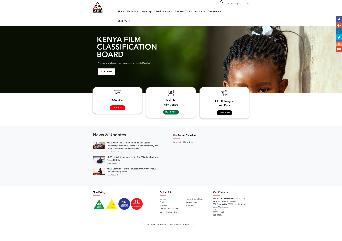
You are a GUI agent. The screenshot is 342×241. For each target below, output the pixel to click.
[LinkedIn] (339, 31)
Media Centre (163, 12)
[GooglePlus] (339, 25)
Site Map (163, 206)
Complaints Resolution (169, 209)
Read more (106, 71)
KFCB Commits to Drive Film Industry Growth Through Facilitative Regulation (132, 170)
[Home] (97, 10)
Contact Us (190, 206)
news (109, 152)
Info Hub (199, 12)
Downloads (214, 12)
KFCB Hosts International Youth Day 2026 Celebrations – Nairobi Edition (133, 158)
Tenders (163, 202)
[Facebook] (339, 19)
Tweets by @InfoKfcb (183, 142)
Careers (163, 199)
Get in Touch (124, 21)
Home (121, 12)
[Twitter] (339, 37)
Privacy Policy (191, 202)
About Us (131, 12)
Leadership (146, 12)
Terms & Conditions (194, 199)
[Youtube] (339, 49)
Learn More (117, 107)
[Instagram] (339, 43)
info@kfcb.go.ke (222, 207)
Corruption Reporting (168, 212)
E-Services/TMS (182, 12)
